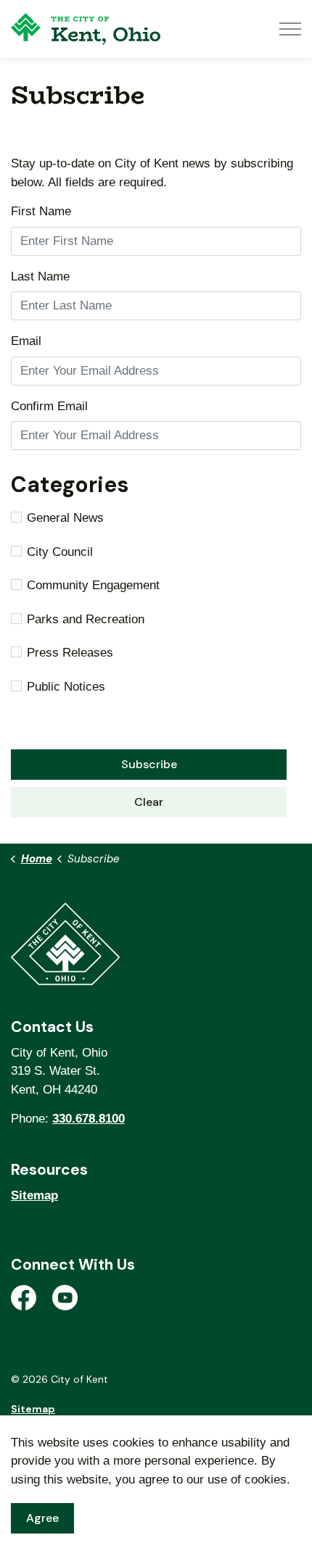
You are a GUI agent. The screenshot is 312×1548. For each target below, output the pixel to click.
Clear (148, 802)
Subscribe (149, 764)
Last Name (40, 276)
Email (26, 341)
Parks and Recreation (85, 619)
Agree (42, 1518)
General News (65, 518)
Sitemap (34, 1195)
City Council (60, 552)
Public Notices (66, 687)
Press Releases (70, 652)
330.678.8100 (88, 1118)
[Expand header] (290, 29)
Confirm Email (49, 406)
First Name (41, 211)
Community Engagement (93, 585)
